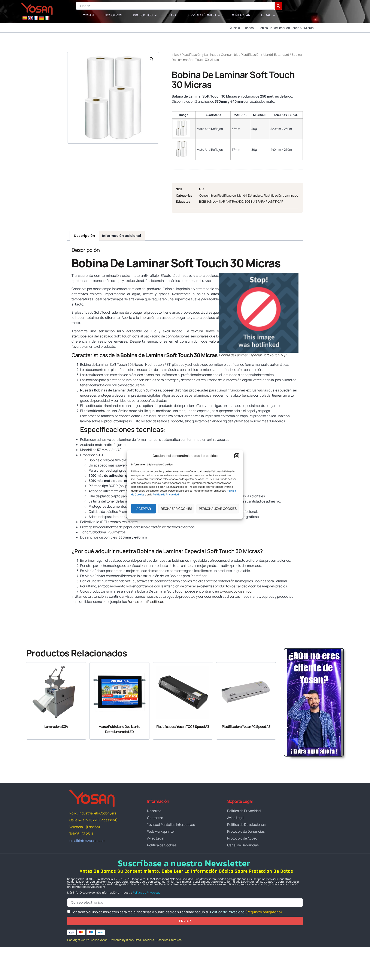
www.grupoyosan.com (237, 591)
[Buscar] (278, 6)
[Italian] (47, 18)
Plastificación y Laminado (200, 54)
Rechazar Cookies (176, 508)
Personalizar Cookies (218, 508)
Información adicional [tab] (121, 235)
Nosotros (113, 15)
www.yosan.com (148, 610)
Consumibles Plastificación (240, 54)
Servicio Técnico (201, 15)
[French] (36, 18)
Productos (143, 15)
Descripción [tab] (84, 235)
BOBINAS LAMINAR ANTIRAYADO (221, 201)
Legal (266, 15)
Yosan (88, 15)
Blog (171, 15)
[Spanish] (24, 18)
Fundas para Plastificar (145, 601)
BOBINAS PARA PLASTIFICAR (264, 201)
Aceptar (143, 508)
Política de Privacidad (146, 892)
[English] (30, 18)
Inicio (175, 54)
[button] (237, 456)
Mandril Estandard (276, 54)
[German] (41, 18)
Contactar (240, 15)
